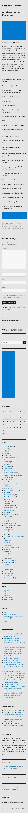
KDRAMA (6, 516)
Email (4, 279)
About (5, 612)
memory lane (8, 530)
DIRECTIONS (8, 470)
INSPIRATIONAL (9, 510)
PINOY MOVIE (8, 543)
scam (5, 556)
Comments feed (9, 597)
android (6, 449)
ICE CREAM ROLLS (9, 508)
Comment (5, 248)
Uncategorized (8, 578)
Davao (7, 503)
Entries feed (7, 595)
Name (4, 271)
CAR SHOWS (7, 464)
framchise (4, 229)
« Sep (4, 434)
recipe (6, 549)
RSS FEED (7, 762)
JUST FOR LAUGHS (9, 514)
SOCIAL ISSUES (8, 562)
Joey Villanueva (8, 717)
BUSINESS (7, 462)
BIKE (5, 460)
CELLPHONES (8, 466)
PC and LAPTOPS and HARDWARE (14, 536)
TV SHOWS (7, 575)
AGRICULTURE (8, 446)
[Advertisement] (14, 30)
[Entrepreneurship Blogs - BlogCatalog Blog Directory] (14, 788)
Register (6, 591)
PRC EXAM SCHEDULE (10, 547)
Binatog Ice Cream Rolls (11, 660)
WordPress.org (8, 599)
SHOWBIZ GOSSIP (9, 560)
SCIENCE (6, 558)
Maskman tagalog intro (11, 682)
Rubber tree (19, 717)
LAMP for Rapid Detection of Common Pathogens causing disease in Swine (13, 695)
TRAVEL (6, 571)
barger (10, 226)
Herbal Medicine (9, 497)
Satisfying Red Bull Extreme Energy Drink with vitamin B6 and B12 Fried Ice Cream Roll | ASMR (14, 673)
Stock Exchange (9, 567)
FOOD (5, 481)
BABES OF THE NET (10, 457)
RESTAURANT (8, 551)
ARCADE (6, 455)
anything (6, 453)
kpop (5, 521)
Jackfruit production (17, 710)
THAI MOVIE (8, 569)
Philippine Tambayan (12, 5)
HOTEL (6, 499)
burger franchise (11, 228)
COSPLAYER (7, 468)
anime (6, 451)
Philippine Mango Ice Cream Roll (14, 686)
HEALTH (6, 492)
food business (19, 228)
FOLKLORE (7, 479)
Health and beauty (9, 495)
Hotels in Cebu (9, 505)
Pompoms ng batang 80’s (12, 684)
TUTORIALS (7, 573)
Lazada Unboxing (9, 523)
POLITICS (7, 545)
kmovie (6, 519)
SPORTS (6, 565)
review (6, 554)
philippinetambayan (10, 223)
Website (4, 287)
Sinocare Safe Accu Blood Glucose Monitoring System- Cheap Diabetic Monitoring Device (14, 649)
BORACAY (8, 501)
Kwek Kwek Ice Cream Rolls (12, 658)
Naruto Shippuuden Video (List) (13, 617)
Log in (6, 593)
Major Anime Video (10, 614)
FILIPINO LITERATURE (11, 473)
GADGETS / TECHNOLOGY (12, 490)
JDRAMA (6, 512)
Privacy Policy (8, 619)
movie (6, 532)
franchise (4, 224)
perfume (6, 540)
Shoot (5, 621)
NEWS (5, 534)
